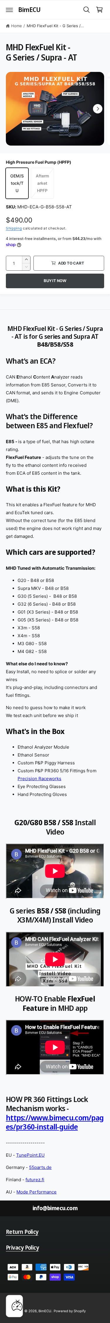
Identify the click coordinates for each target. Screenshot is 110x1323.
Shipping (14, 228)
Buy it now (55, 280)
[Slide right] (97, 108)
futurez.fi (35, 1179)
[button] (9, 9)
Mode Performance (36, 1192)
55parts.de (40, 1167)
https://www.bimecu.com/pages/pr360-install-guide (55, 1122)
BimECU (44, 1311)
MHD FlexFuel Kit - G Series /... (55, 25)
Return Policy (22, 1232)
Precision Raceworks (39, 778)
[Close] (17, 1302)
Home (16, 25)
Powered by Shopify (69, 1311)
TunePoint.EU (30, 1155)
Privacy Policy (22, 1247)
